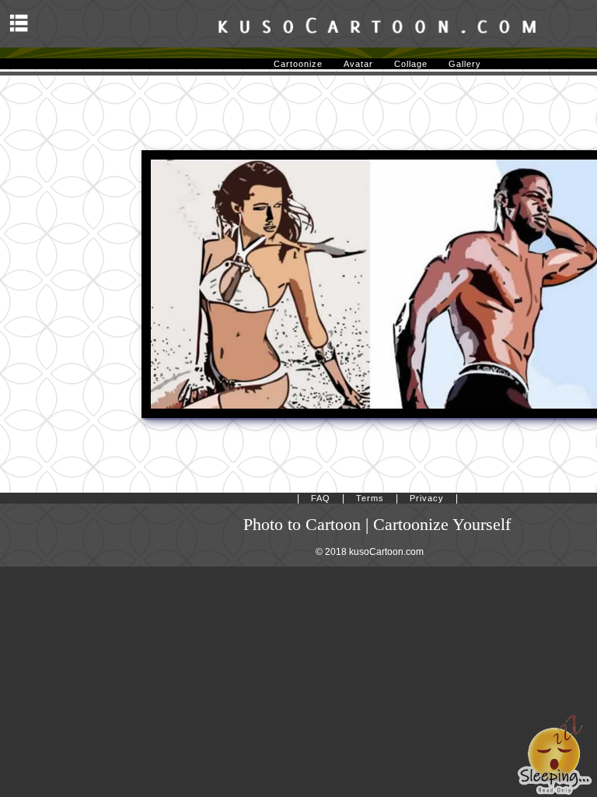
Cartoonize (298, 63)
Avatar (358, 63)
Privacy (427, 498)
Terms (370, 498)
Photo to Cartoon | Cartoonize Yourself (377, 524)
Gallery (465, 63)
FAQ (320, 498)
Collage (411, 63)
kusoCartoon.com (386, 551)
